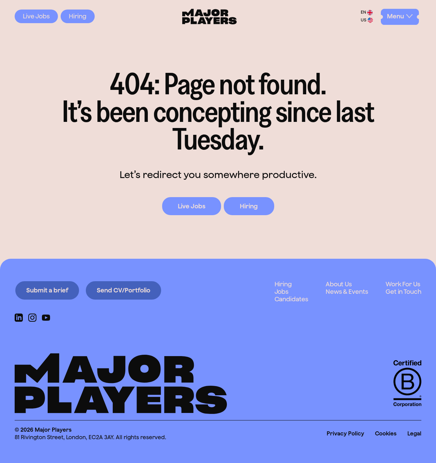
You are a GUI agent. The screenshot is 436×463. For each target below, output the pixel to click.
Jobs (282, 291)
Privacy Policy (345, 433)
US (364, 20)
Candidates (291, 299)
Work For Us (403, 284)
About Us (339, 284)
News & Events (347, 291)
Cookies (385, 433)
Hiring (78, 16)
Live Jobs (36, 16)
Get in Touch (403, 291)
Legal (414, 433)
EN (363, 12)
